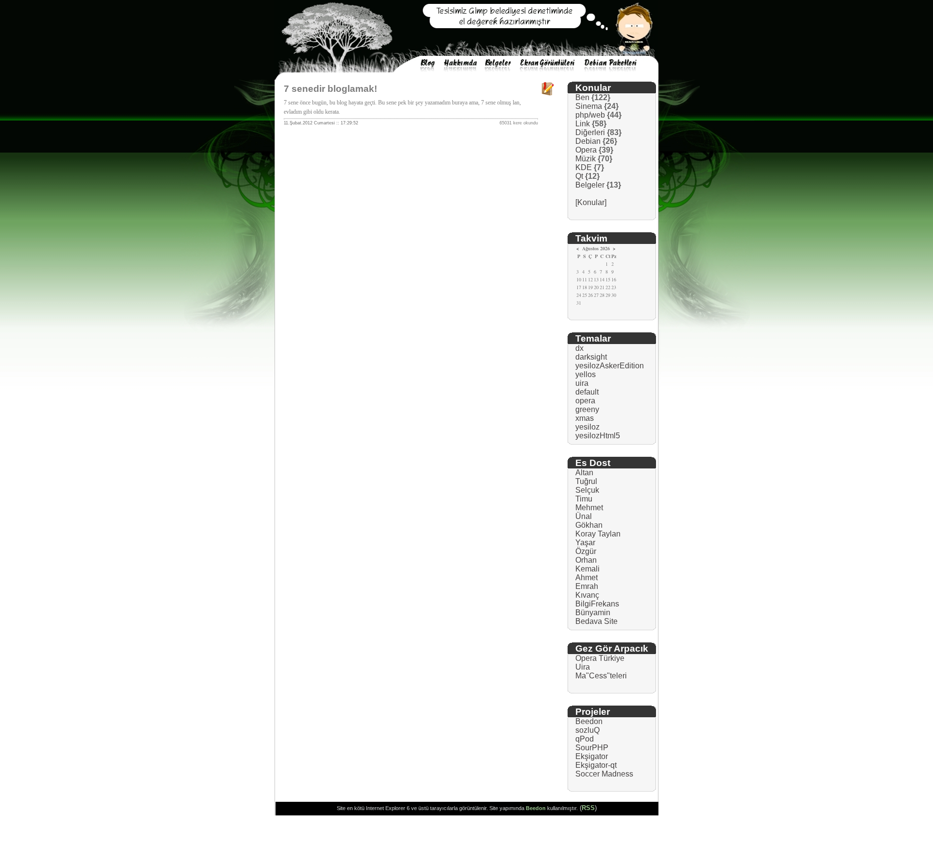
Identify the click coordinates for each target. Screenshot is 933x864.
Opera (586, 150)
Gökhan (589, 525)
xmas (584, 418)
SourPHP (591, 747)
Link (582, 124)
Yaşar (585, 542)
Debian (588, 141)
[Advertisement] (466, 842)
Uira (582, 667)
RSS (588, 808)
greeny (587, 409)
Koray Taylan (598, 534)
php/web (590, 115)
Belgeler (590, 185)
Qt (579, 176)
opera (585, 401)
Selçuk (587, 490)
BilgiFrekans (597, 604)
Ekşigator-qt (596, 765)
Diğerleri (590, 132)
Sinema (588, 106)
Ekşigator (591, 756)
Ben (582, 97)
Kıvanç (587, 595)
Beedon (589, 721)
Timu (583, 499)
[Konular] (590, 202)
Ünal (583, 516)
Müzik (585, 159)
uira (581, 383)
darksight (591, 357)
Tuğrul (586, 481)
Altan (584, 472)
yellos (585, 374)
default (587, 392)
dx (579, 348)
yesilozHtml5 (597, 436)
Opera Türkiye (599, 658)
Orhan (586, 560)
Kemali (587, 569)
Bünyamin (592, 612)
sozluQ (587, 730)
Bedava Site (596, 621)
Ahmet (586, 577)
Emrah (586, 586)
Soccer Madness (604, 774)
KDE (583, 167)
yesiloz (587, 427)
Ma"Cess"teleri (601, 676)
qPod (584, 739)
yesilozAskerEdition (609, 366)
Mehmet (589, 507)
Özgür (585, 551)
